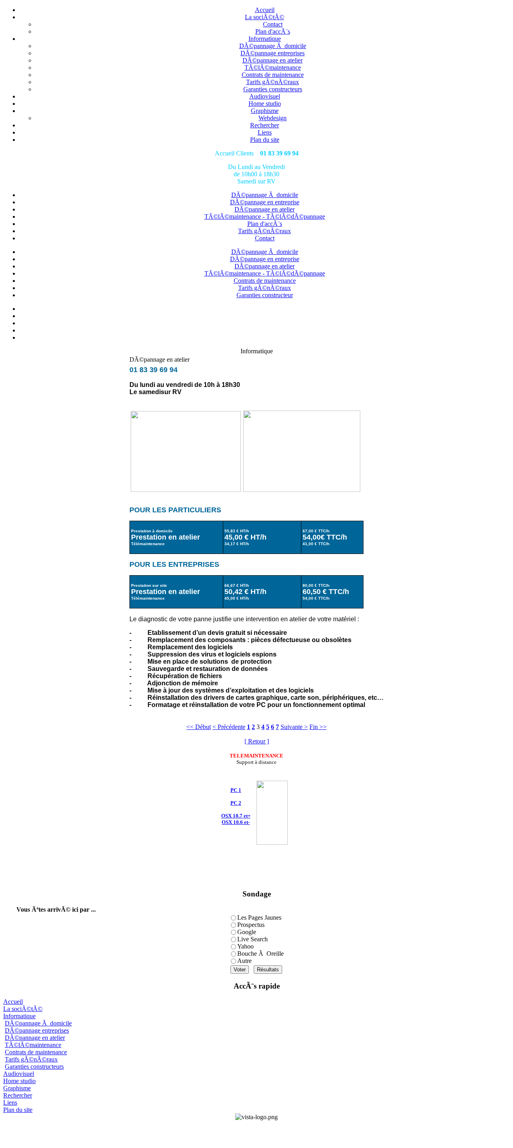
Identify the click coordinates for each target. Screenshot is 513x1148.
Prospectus (251, 924)
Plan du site (264, 139)
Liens (265, 132)
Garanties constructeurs (272, 89)
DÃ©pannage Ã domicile (272, 45)
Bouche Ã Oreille (260, 953)
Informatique (264, 38)
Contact (273, 24)
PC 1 (235, 790)
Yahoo (245, 946)
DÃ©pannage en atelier (272, 60)
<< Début (198, 726)
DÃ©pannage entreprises (272, 53)
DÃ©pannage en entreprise (264, 202)
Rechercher (264, 125)
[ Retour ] (256, 741)
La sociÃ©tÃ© (264, 17)
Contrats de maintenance (273, 74)
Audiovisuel (264, 96)
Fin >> (318, 726)
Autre (244, 960)
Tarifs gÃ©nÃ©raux (272, 82)
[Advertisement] (256, 1133)
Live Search (252, 939)
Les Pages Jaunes (259, 917)
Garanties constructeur (264, 295)
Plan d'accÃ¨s (272, 31)
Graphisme (265, 110)
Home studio (264, 103)
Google (246, 931)
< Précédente (228, 726)
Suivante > (294, 726)
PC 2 (235, 803)
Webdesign (273, 118)
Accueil (265, 9)
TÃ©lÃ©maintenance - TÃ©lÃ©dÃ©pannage (264, 216)
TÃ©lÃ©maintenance (272, 67)
